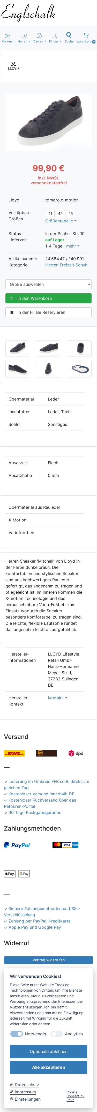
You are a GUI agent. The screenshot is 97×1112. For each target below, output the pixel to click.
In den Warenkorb (35, 298)
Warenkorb (86, 41)
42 (60, 213)
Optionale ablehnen (49, 1051)
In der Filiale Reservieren (41, 312)
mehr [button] (71, 246)
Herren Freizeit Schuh (66, 264)
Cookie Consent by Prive (75, 1096)
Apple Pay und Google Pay (35, 927)
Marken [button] (7, 41)
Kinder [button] (54, 41)
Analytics (74, 1033)
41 (50, 213)
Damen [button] (38, 41)
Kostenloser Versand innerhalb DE (41, 793)
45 (70, 213)
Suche (69, 41)
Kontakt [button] (56, 697)
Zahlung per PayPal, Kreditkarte (40, 921)
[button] (17, 348)
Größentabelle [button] (59, 220)
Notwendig (35, 1033)
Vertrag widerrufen (49, 960)
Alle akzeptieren (48, 1067)
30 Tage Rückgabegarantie (35, 812)
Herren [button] (23, 41)
